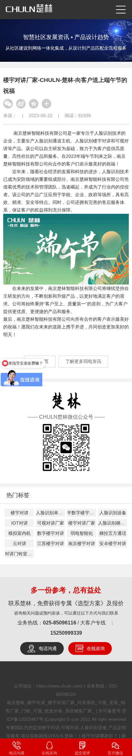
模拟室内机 (19, 533)
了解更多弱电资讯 (83, 361)
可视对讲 (70, 727)
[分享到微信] (8, 104)
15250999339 (66, 633)
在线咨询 (96, 648)
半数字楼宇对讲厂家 (81, 512)
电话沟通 (48, 648)
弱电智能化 (81, 533)
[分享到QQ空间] (33, 104)
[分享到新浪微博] (21, 104)
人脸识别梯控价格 (112, 523)
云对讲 (19, 543)
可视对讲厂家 (50, 523)
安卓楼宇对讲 (112, 543)
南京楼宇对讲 (81, 543)
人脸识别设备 (112, 512)
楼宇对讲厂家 (81, 523)
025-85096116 (59, 622)
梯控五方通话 (112, 533)
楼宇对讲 (20, 512)
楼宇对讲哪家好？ (100, 735)
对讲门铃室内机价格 (19, 553)
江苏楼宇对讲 (50, 543)
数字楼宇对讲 (50, 533)
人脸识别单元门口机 (50, 512)
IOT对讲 (19, 523)
